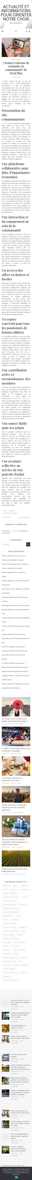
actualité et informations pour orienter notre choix (16, 13)
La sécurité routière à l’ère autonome (13, 663)
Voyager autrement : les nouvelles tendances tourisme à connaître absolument (14, 807)
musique (6, 946)
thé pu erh (6, 965)
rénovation (7, 953)
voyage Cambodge (9, 969)
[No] (30, 1173)
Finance (5, 919)
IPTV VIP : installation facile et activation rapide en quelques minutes (19, 1136)
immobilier (23, 927)
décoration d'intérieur (11, 908)
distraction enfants (10, 901)
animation (6, 885)
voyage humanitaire (10, 972)
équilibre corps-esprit (11, 980)
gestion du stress (9, 927)
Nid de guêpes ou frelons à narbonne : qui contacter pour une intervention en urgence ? (20, 1080)
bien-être (25, 885)
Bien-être (11, 1165)
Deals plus (5, 123)
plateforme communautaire (10, 513)
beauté (16, 885)
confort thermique (10, 893)
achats (4, 510)
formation (15, 919)
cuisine (24, 897)
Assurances (5, 1165)
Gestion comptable (10, 923)
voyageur (23, 972)
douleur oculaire (9, 904)
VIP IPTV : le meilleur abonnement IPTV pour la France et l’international (18, 1149)
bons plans (12, 510)
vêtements (6, 976)
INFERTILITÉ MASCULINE (10, 931)
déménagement (8, 916)
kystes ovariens (8, 935)
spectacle (24, 957)
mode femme (7, 942)
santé (16, 953)
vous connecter (14, 531)
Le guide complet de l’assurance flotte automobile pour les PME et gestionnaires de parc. (16, 638)
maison (20, 935)
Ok (16, 1177)
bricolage (14, 889)
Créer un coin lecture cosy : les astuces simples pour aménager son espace (20, 1002)
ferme (19, 916)
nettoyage (16, 946)
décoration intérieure (11, 912)
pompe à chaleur (19, 950)
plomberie (6, 950)
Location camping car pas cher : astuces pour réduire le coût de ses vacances (20, 1123)
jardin (24, 931)
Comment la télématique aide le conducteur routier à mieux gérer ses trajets (20, 1015)
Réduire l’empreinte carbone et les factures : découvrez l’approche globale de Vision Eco (20, 1067)
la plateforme (25, 398)
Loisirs (23, 1165)
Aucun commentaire (24, 517)
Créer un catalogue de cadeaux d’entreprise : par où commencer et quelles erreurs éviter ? (15, 842)
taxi (20, 961)
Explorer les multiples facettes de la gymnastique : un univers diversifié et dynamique (20, 1092)
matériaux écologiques (11, 938)
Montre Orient (20, 942)
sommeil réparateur (10, 957)
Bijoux (5, 889)
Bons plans (16, 60)
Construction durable (11, 897)
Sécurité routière (9, 961)
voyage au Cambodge (21, 965)
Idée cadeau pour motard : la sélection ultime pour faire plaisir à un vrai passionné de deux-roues (16, 609)
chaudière (24, 889)
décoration (23, 904)
